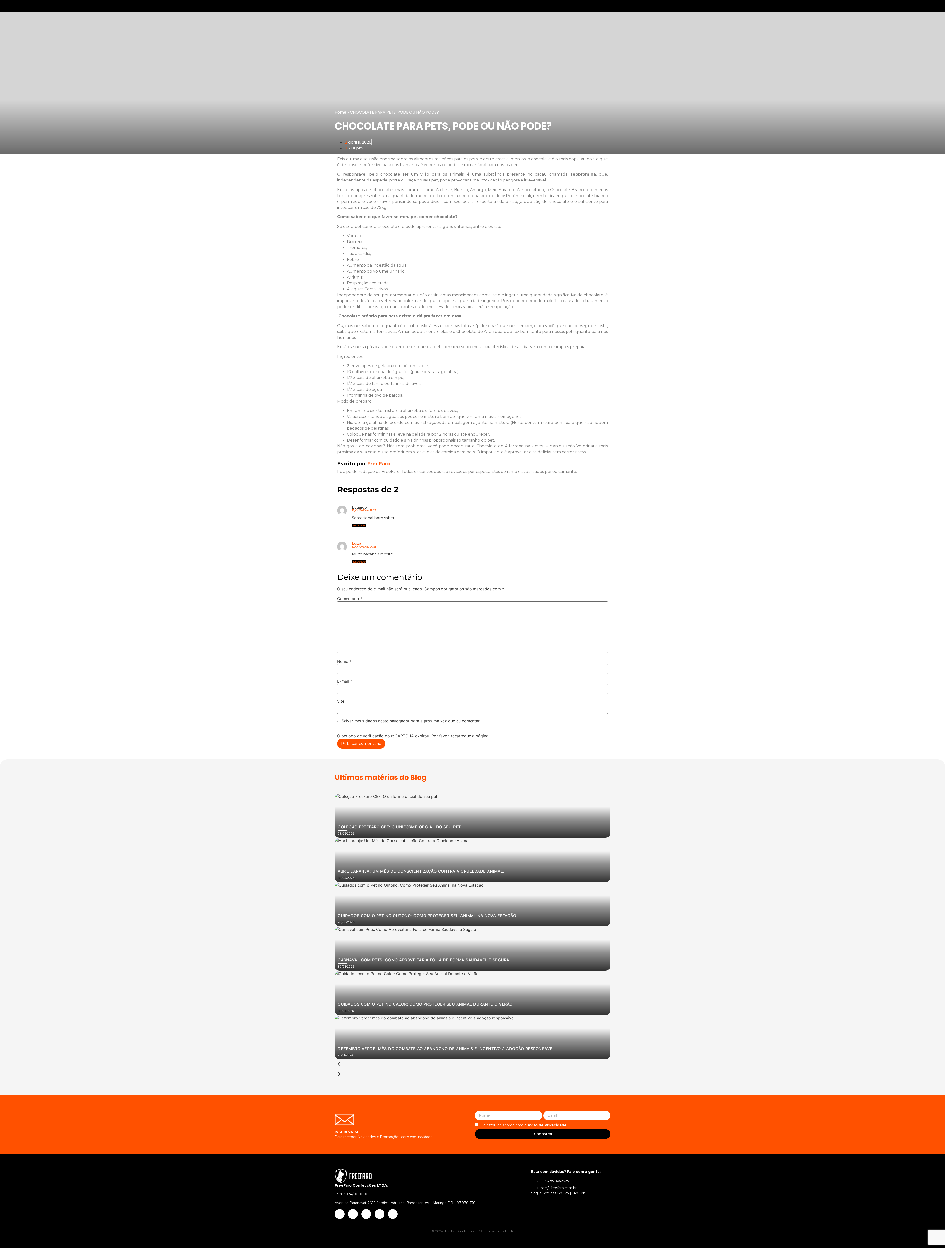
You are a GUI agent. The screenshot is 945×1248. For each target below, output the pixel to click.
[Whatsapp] (924, 6)
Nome (344, 661)
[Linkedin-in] (913, 6)
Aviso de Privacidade (547, 1125)
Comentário (349, 599)
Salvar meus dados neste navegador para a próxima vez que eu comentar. (411, 721)
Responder (359, 525)
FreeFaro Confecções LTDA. (464, 1231)
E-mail (344, 681)
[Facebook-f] (891, 6)
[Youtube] (902, 6)
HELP (509, 1231)
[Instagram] (880, 6)
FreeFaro (364, 464)
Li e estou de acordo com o (523, 1125)
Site (340, 701)
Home (340, 112)
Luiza (356, 543)
